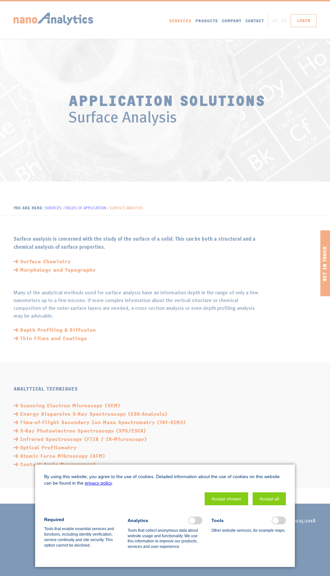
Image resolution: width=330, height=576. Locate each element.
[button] (226, 498)
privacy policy (98, 483)
